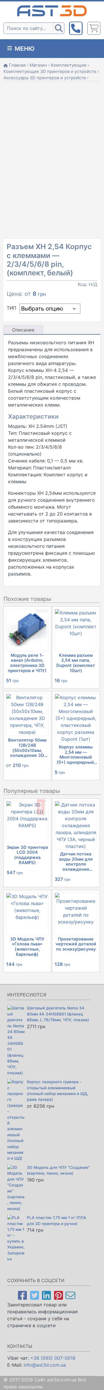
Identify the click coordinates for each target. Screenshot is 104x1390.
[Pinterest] (58, 1295)
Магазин (38, 65)
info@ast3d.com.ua (45, 1365)
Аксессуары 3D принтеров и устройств (44, 77)
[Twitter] (34, 1295)
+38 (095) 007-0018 (52, 1358)
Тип (11, 308)
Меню (24, 48)
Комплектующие (68, 65)
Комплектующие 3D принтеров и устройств (49, 71)
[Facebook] (22, 1295)
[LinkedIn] (46, 1295)
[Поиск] (58, 28)
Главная (17, 65)
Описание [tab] (23, 330)
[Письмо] (70, 1295)
